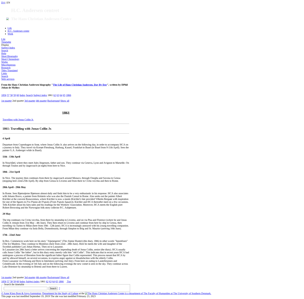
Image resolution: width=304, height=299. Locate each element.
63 (58, 95)
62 (54, 95)
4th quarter (41, 100)
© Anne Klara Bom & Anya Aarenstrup (21, 293)
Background (53, 100)
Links (4, 73)
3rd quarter (29, 100)
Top (68, 281)
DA (3, 2)
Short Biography (9, 56)
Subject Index (8, 47)
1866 (68, 95)
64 (61, 95)
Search (4, 50)
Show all (64, 100)
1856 (3, 95)
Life (10, 28)
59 (14, 95)
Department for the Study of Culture (60, 293)
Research (5, 67)
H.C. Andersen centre (18, 31)
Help (3, 53)
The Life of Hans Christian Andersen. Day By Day (80, 84)
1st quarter (6, 100)
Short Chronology (10, 59)
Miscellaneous (8, 64)
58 (11, 95)
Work (10, 33)
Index (22, 95)
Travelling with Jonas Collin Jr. (18, 119)
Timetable (6, 42)
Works (4, 62)
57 (8, 95)
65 (64, 95)
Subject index (40, 95)
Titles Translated (9, 70)
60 (17, 95)
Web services (7, 79)
